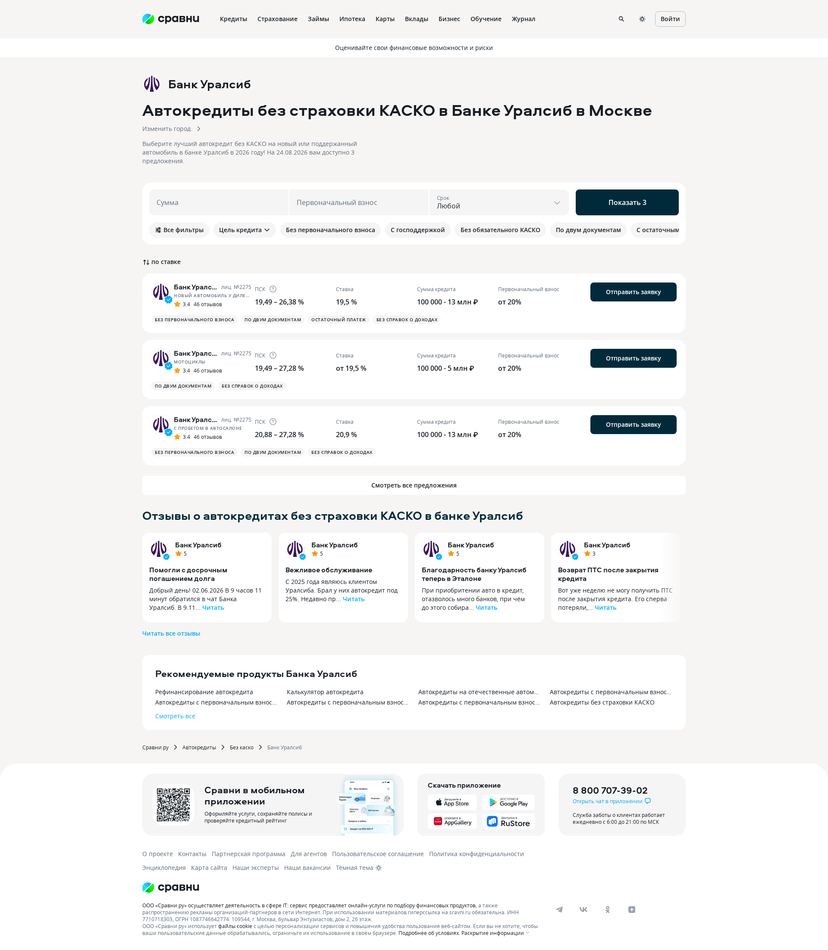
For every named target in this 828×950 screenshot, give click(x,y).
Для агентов (309, 854)
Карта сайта (209, 867)
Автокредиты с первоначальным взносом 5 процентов (611, 692)
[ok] (607, 909)
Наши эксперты (255, 867)
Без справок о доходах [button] (407, 320)
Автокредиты (199, 747)
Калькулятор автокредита (325, 692)
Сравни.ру (155, 747)
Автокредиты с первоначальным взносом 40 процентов (216, 702)
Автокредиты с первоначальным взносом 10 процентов (479, 702)
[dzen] (631, 909)
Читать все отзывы (171, 633)
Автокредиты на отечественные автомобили (479, 692)
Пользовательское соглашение (378, 854)
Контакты (192, 854)
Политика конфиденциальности (476, 854)
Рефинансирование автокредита (204, 692)
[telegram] (559, 909)
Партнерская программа (248, 854)
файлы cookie (235, 925)
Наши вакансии (307, 867)
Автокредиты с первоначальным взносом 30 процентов (348, 702)
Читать (213, 607)
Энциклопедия (164, 867)
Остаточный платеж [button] (338, 320)
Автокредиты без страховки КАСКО (602, 702)
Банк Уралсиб (198, 544)
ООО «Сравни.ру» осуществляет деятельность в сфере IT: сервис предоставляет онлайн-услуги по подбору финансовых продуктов (309, 905)
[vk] (583, 909)
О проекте (157, 854)
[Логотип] (170, 887)
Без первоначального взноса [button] (194, 320)
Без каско (242, 747)
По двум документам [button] (273, 320)
